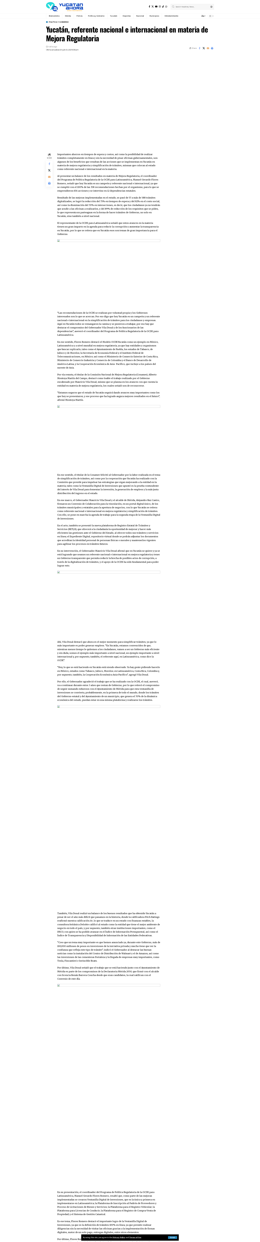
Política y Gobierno (59, 22)
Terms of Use (135, 1237)
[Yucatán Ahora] (64, 7)
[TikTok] (163, 6)
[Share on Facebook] (199, 48)
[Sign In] (193, 16)
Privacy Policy (119, 1237)
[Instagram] (159, 6)
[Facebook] (149, 6)
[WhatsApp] (166, 6)
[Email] (208, 48)
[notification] (198, 16)
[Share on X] (204, 48)
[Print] (212, 48)
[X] (152, 6)
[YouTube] (156, 6)
